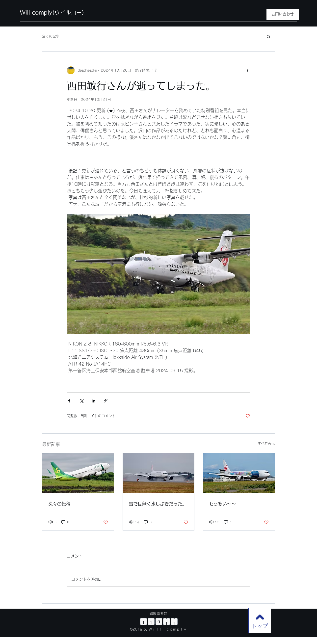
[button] (268, 36)
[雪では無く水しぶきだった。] (158, 473)
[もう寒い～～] (239, 473)
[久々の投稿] (78, 473)
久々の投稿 (59, 504)
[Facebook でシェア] (69, 400)
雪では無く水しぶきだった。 (158, 504)
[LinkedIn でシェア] (93, 400)
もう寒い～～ (222, 504)
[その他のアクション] (247, 70)
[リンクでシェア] (105, 400)
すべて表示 (266, 443)
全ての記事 (50, 36)
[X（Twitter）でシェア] (81, 400)
